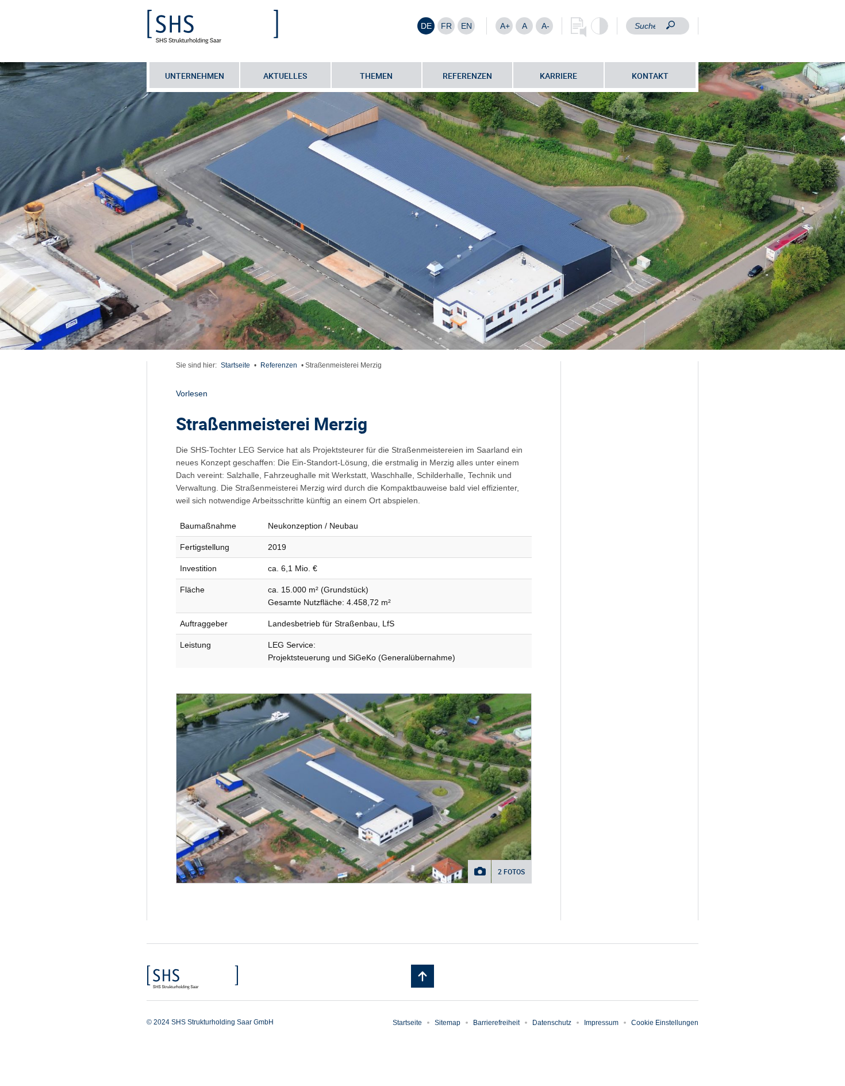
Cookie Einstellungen (664, 1023)
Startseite (235, 365)
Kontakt (650, 75)
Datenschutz (551, 1023)
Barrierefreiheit (496, 1023)
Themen (376, 75)
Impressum (601, 1023)
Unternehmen (194, 75)
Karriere (558, 75)
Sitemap (447, 1023)
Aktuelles (285, 75)
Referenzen (467, 75)
